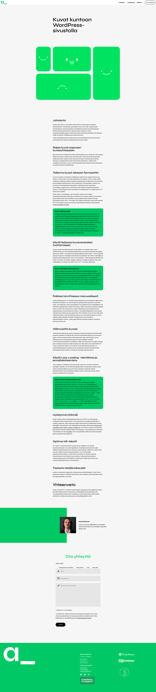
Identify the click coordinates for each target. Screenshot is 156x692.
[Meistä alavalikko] (142, 2)
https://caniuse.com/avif (61, 205)
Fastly (65, 427)
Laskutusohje (83, 668)
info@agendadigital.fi (86, 665)
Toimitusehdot (84, 669)
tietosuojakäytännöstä (84, 618)
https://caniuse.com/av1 (74, 216)
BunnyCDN (98, 425)
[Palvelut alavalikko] (125, 2)
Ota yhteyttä (150, 2)
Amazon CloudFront (74, 427)
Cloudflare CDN (58, 427)
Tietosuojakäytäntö (85, 671)
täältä (70, 432)
